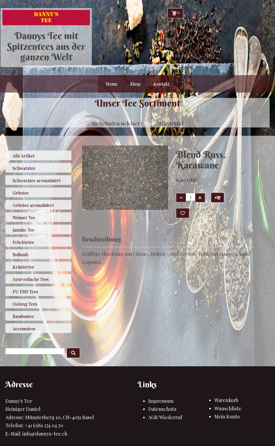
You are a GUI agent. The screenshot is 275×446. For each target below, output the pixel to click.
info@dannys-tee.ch (44, 433)
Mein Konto (227, 416)
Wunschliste (227, 408)
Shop (149, 123)
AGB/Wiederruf (165, 417)
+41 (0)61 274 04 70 (44, 425)
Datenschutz (162, 409)
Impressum (160, 401)
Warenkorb (226, 400)
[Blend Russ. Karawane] (125, 177)
